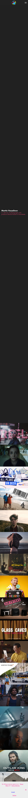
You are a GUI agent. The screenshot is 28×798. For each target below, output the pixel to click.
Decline (14, 795)
